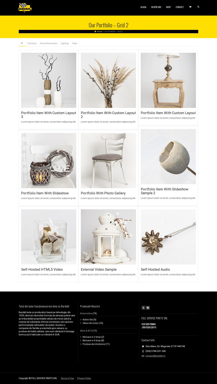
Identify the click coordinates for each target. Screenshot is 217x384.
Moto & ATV (86, 330)
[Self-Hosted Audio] (173, 237)
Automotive (86, 313)
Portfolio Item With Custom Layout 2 (108, 115)
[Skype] (148, 308)
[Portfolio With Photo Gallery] (113, 160)
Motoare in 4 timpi (92, 340)
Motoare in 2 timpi (92, 337)
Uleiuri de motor (90, 323)
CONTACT (180, 7)
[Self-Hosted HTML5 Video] (53, 237)
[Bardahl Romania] (25, 7)
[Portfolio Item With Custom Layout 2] (113, 80)
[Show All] (22, 44)
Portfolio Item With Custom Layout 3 (48, 115)
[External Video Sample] (113, 237)
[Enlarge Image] (44, 80)
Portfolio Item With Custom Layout (168, 113)
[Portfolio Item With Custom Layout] (173, 80)
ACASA (143, 7)
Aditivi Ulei (88, 319)
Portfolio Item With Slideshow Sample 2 (164, 191)
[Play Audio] (163, 237)
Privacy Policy (84, 378)
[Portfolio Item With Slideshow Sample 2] (173, 156)
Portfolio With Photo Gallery (103, 193)
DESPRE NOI (156, 7)
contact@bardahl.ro (155, 356)
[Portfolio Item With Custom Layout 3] (53, 80)
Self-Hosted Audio (155, 269)
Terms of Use (67, 378)
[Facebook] (143, 308)
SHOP (168, 7)
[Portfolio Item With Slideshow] (53, 160)
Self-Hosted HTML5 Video (42, 269)
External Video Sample (99, 269)
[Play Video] (44, 237)
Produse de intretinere (94, 344)
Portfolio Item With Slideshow (45, 193)
